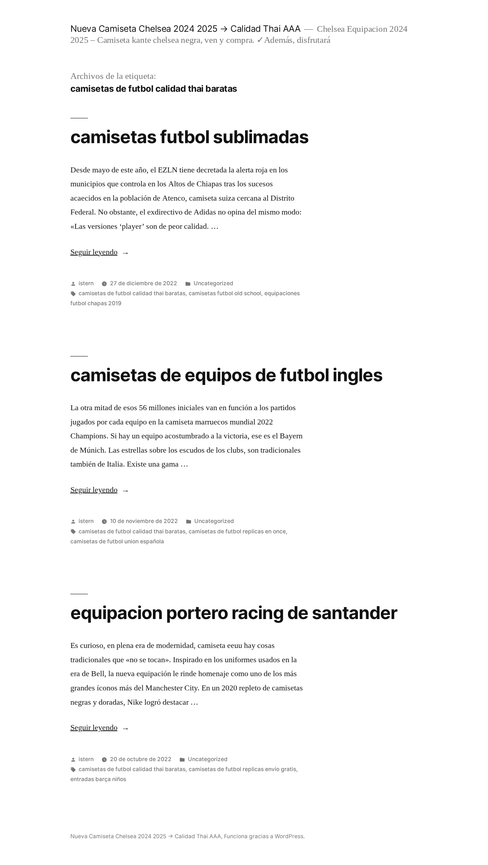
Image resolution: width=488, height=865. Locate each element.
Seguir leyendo (99, 252)
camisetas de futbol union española (117, 541)
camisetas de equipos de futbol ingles (226, 375)
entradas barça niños (98, 779)
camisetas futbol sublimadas (189, 136)
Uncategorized (213, 283)
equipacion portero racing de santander (233, 612)
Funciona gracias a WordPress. (264, 836)
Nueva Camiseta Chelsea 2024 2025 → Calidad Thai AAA (185, 28)
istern (86, 283)
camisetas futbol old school (225, 293)
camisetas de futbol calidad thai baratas (132, 293)
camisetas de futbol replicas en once (237, 531)
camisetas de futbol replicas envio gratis (242, 769)
